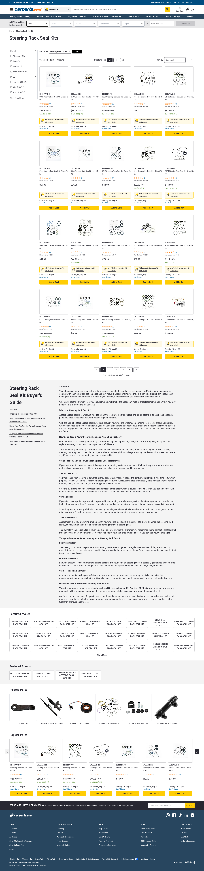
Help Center (103, 829)
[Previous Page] (97, 369)
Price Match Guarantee (107, 845)
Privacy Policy (51, 859)
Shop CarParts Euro (16, 845)
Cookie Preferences (127, 859)
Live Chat (184, 837)
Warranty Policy (27, 859)
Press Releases (62, 841)
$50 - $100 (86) (18, 87)
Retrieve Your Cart (106, 841)
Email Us (184, 833)
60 (123, 60)
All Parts (12, 833)
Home (11, 31)
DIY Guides (145, 837)
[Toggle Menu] (11, 9)
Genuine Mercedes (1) (21, 71)
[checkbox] (11, 56)
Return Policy (39, 859)
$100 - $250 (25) (19, 92)
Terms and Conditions (66, 859)
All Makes (13, 829)
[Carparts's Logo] (28, 9)
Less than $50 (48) (20, 82)
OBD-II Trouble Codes (148, 841)
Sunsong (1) (17, 66)
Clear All (77, 52)
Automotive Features (148, 845)
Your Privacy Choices (148, 859)
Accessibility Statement (110, 859)
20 (109, 60)
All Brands (13, 837)
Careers (60, 833)
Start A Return (104, 837)
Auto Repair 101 (147, 833)
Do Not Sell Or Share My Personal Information (24, 862)
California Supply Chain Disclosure (87, 859)
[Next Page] (136, 369)
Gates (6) (16, 61)
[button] (60, 52)
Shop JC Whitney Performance (20, 841)
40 (116, 60)
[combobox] (37, 23)
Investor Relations (63, 845)
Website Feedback (188, 841)
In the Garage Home (148, 829)
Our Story (60, 829)
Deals (11, 849)
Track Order (103, 833)
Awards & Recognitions (65, 837)
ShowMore (102, 655)
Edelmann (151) (19, 56)
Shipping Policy (14, 859)
